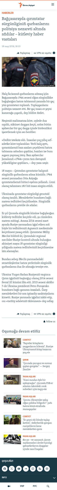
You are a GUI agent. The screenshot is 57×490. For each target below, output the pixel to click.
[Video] (9, 486)
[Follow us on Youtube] (19, 469)
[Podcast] (47, 469)
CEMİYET (27, 340)
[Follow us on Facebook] (5, 469)
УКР (22, 486)
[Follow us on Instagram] (33, 469)
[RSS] (40, 469)
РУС (35, 486)
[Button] (23, 53)
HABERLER (8, 13)
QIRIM (25, 360)
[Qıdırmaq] (48, 486)
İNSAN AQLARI (29, 377)
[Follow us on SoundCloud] (26, 469)
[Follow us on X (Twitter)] (12, 469)
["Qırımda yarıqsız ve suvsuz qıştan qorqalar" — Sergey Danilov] (12, 363)
